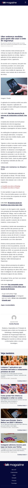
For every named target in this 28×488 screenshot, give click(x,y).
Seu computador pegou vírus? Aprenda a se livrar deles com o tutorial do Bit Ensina (13, 287)
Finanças (14, 480)
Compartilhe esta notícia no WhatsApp (10, 186)
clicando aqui (6, 300)
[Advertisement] (14, 20)
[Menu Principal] (25, 2)
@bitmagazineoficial (8, 296)
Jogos (14, 475)
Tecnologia (14, 483)
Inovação (14, 477)
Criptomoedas (14, 472)
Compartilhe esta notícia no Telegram (10, 187)
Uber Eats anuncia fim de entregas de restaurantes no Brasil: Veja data (14, 115)
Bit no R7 (14, 469)
